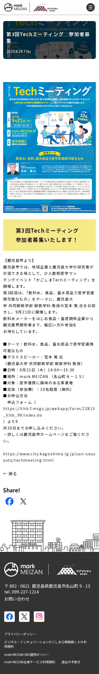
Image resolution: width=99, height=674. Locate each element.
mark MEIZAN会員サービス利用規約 (29, 661)
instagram (39, 616)
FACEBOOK (9, 501)
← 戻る (10, 473)
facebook (9, 616)
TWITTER (23, 501)
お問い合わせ (17, 599)
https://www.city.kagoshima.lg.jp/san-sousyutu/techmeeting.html (49, 457)
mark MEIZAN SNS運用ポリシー (26, 654)
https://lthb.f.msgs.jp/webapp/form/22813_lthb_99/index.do (49, 412)
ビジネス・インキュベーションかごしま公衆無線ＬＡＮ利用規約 (45, 644)
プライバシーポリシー (20, 634)
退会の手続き (71, 661)
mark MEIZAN (15, 7)
